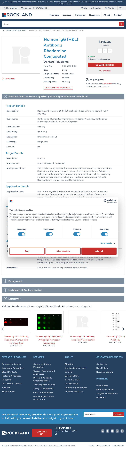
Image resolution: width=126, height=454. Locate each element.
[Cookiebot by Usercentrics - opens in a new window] (106, 201)
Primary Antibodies (11, 364)
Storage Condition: (16, 251)
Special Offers (72, 376)
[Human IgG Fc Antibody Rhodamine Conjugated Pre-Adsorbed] (16, 322)
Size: (46, 70)
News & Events (72, 379)
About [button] (107, 15)
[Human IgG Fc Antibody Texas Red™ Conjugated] (82, 322)
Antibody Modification (44, 384)
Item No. (48, 66)
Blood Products (9, 372)
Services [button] (67, 15)
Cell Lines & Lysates (12, 383)
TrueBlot (6, 387)
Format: (10, 147)
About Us (69, 364)
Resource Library (104, 372)
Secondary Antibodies (16, 30)
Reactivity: (49, 77)
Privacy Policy (103, 446)
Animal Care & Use (74, 391)
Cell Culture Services (43, 392)
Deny (27, 251)
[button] (120, 8)
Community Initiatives (76, 387)
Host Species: (50, 81)
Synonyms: (12, 119)
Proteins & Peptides (11, 376)
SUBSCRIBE (118, 414)
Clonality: (11, 142)
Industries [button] (80, 15)
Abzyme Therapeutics (107, 393)
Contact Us (101, 364)
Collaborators (71, 383)
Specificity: (12, 132)
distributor (107, 84)
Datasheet (10, 78)
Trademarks (118, 446)
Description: (12, 111)
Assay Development (43, 388)
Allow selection (63, 251)
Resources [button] (94, 15)
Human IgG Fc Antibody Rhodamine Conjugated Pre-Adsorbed (16, 339)
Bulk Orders (105, 70)
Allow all (99, 251)
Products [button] (54, 15)
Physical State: (51, 74)
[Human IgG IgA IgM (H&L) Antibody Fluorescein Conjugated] (49, 322)
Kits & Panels (8, 391)
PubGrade (101, 397)
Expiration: (12, 267)
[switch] (49, 234)
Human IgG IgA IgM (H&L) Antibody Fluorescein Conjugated (49, 339)
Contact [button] (118, 15)
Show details (106, 243)
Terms (91, 446)
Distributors (102, 385)
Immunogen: (13, 163)
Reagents (6, 379)
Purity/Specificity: (16, 168)
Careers (68, 372)
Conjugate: (12, 137)
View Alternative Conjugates (58, 88)
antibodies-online (105, 389)
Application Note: (15, 191)
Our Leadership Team (75, 368)
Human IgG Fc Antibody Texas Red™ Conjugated (82, 338)
